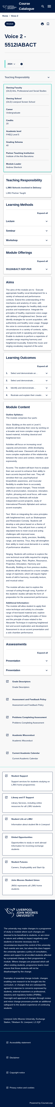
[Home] (9, 8)
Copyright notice (17, 1072)
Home (5, 16)
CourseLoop (47, 1103)
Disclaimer (14, 1057)
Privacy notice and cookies (22, 1087)
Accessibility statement (20, 1042)
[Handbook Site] (21, 913)
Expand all (42, 213)
